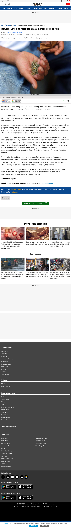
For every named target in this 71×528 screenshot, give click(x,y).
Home (3, 8)
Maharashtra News (41, 438)
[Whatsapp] (64, 101)
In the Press (5, 361)
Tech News (4, 412)
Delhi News (4, 440)
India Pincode (5, 386)
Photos (51, 8)
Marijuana (5, 198)
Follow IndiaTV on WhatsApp (34, 203)
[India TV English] (37, 4)
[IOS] (61, 1)
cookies (24, 526)
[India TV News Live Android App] (8, 486)
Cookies (6, 523)
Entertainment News (7, 407)
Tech (45, 8)
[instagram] (12, 477)
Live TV (3, 369)
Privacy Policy (35, 506)
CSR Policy (45, 506)
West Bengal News (41, 446)
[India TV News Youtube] (69, 1)
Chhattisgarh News (7, 458)
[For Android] (8, 497)
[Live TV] (68, 4)
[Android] (63, 1)
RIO (52, 506)
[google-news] (26, 477)
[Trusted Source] (16, 101)
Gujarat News (5, 461)
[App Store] (25, 486)
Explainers (4, 415)
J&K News (4, 464)
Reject (44, 526)
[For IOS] (25, 497)
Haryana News (5, 443)
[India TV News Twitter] (67, 1)
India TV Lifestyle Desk (15, 32)
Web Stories (5, 374)
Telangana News (41, 443)
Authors (3, 372)
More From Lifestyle (35, 223)
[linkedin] (22, 477)
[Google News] (6, 101)
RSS (56, 506)
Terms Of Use (25, 506)
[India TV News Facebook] (66, 1)
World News (5, 399)
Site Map (15, 506)
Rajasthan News (40, 440)
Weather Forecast (6, 384)
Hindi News (4, 366)
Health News (5, 420)
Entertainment (37, 8)
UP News (4, 456)
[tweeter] (8, 477)
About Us (4, 354)
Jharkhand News (6, 446)
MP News (4, 448)
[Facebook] (3, 477)
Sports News (5, 409)
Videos (9, 8)
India (15, 8)
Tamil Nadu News (6, 453)
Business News (5, 417)
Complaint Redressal (7, 359)
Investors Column (6, 364)
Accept (33, 526)
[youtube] (17, 477)
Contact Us (4, 351)
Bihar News (4, 438)
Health (66, 8)
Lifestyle (59, 8)
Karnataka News (6, 466)
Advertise (4, 356)
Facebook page (47, 183)
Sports (27, 8)
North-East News (6, 451)
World (21, 8)
